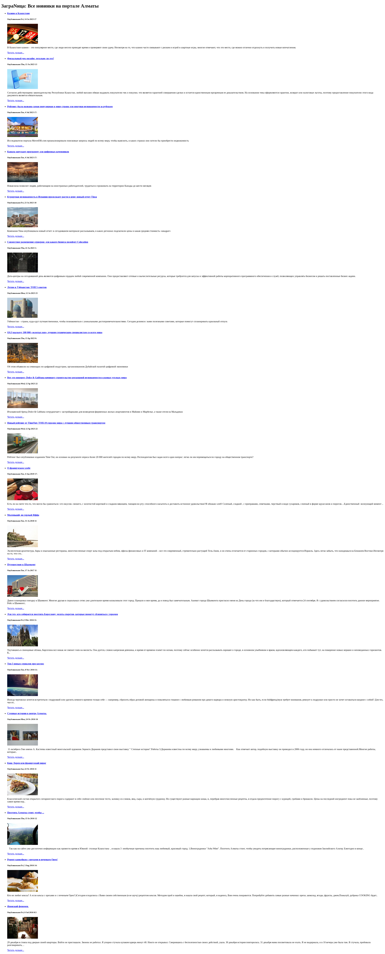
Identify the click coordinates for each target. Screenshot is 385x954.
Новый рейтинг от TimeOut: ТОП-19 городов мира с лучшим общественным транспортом (56, 423)
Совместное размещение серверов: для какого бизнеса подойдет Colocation (47, 242)
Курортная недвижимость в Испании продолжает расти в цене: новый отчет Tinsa (52, 197)
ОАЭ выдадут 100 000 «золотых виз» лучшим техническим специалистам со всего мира (54, 332)
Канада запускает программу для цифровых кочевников (38, 151)
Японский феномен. (18, 906)
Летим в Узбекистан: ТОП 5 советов (27, 287)
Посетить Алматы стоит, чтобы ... (25, 812)
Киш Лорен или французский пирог (26, 763)
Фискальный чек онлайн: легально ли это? (30, 58)
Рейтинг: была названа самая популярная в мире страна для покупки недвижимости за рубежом (60, 106)
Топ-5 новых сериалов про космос (25, 663)
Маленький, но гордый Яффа (23, 515)
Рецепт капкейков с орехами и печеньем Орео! (32, 859)
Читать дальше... (15, 52)
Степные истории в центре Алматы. (27, 713)
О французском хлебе (18, 468)
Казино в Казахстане (18, 13)
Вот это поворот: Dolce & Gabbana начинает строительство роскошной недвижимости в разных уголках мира (67, 377)
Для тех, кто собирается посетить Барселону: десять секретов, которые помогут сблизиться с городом (62, 614)
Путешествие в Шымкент (21, 564)
